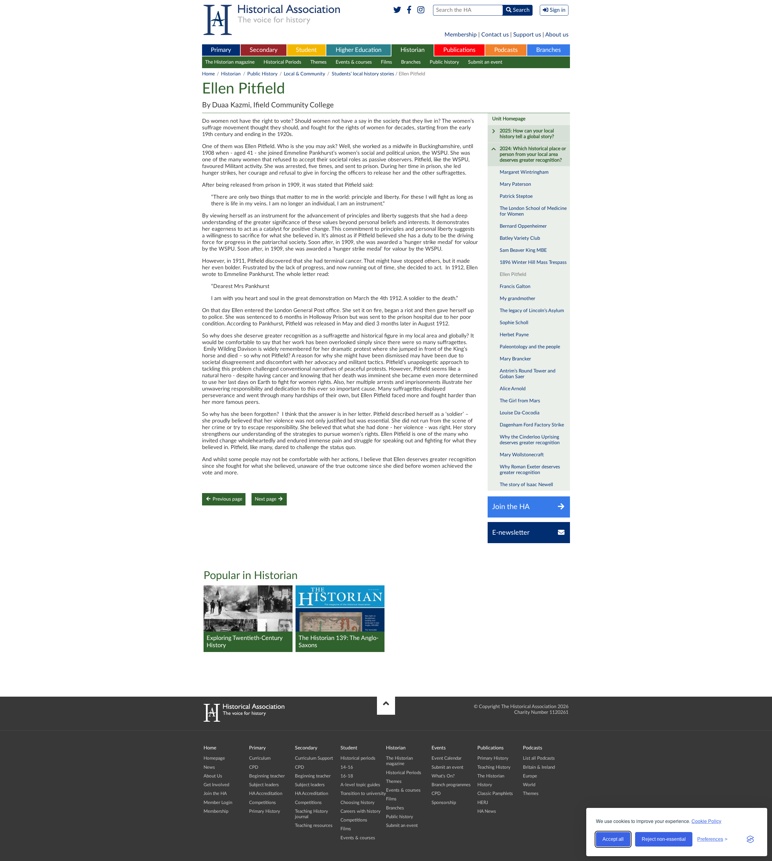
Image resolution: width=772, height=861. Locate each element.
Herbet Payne (514, 334)
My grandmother (517, 298)
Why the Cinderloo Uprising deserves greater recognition (530, 440)
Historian (412, 50)
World (529, 785)
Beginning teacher (267, 776)
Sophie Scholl (514, 322)
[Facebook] (409, 10)
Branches (548, 50)
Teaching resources (314, 825)
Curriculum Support (314, 758)
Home (208, 73)
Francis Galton (515, 286)
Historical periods (357, 758)
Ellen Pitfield (513, 274)
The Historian (490, 776)
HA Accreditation (265, 793)
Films (386, 62)
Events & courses (354, 62)
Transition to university (363, 793)
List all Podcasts (539, 758)
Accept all (613, 839)
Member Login (218, 802)
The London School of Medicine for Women (533, 211)
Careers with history (360, 811)
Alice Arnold (513, 388)
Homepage (214, 758)
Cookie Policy (706, 821)
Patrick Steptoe (516, 196)
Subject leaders (264, 785)
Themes (318, 62)
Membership (461, 35)
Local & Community (304, 73)
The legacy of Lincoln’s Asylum (532, 310)
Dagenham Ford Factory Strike (532, 425)
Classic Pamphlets (495, 793)
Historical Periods (282, 62)
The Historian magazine (230, 62)
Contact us (495, 35)
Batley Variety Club (520, 238)
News (209, 767)
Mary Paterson (515, 184)
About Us (213, 776)
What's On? (443, 776)
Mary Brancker (515, 358)
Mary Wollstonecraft (522, 454)
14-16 (346, 767)
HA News (486, 811)
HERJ (482, 802)
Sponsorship (444, 802)
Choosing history (357, 802)
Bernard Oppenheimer (523, 226)
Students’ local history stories (363, 73)
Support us (527, 35)
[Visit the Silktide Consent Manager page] (750, 839)
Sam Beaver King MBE (523, 250)
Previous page (226, 499)
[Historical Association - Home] (244, 720)
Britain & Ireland (539, 767)
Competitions (262, 802)
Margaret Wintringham (524, 172)
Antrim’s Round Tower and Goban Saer (527, 374)
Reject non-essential (664, 839)
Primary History (264, 811)
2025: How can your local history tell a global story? (527, 133)
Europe (530, 776)
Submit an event (485, 62)
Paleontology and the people (530, 346)
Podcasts (506, 50)
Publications (459, 50)
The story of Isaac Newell (526, 484)
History (484, 785)
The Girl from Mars (520, 400)
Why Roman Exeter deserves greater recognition (530, 469)
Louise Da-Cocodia (519, 412)
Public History (262, 73)
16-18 (346, 776)
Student (306, 50)
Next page (266, 499)
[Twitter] (397, 10)
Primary (221, 50)
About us (556, 35)
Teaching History (494, 767)
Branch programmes (451, 785)
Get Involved (216, 785)
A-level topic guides (360, 785)
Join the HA (215, 793)
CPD (253, 767)
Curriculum (260, 758)
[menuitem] (221, 50)
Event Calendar (446, 758)
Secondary (263, 50)
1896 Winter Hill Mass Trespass (533, 262)
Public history (444, 62)
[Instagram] (421, 10)
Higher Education (358, 50)
